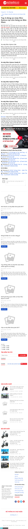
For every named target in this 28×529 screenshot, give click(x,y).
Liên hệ (16, 476)
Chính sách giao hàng (19, 490)
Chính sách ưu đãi (18, 488)
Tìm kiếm (23, 355)
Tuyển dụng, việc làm (19, 480)
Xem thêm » (4, 217)
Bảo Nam (3, 116)
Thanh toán (17, 482)
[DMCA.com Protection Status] (4, 528)
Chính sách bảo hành (19, 486)
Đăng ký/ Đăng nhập (19, 478)
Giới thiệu (17, 474)
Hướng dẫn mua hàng (19, 492)
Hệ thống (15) (13, 515)
